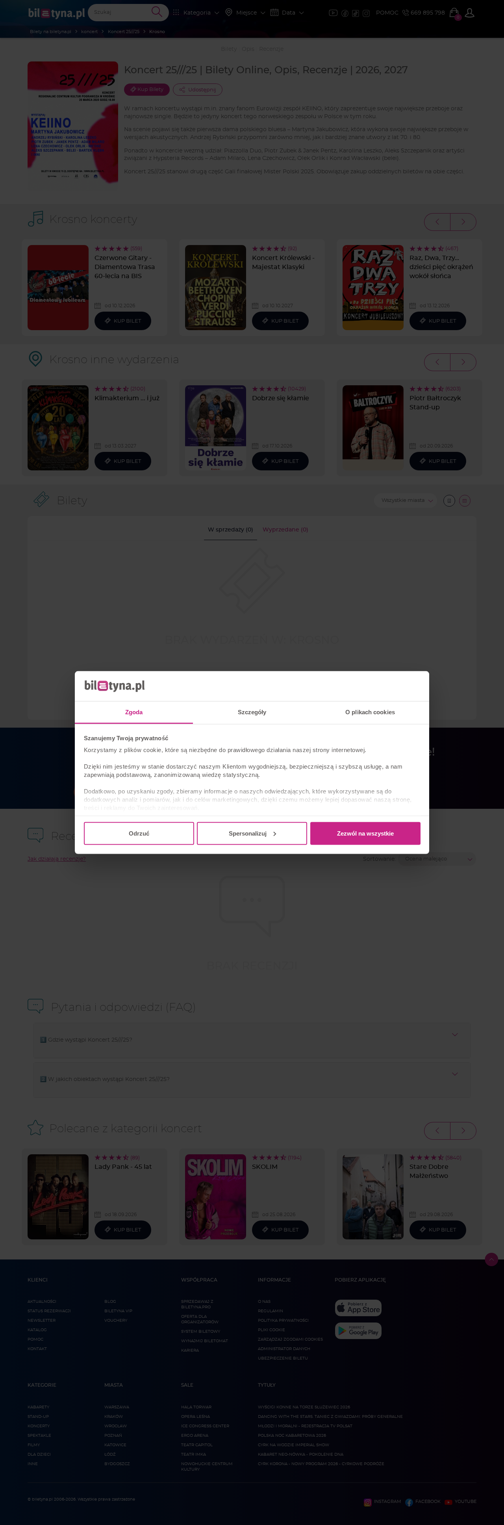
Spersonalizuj (248, 833)
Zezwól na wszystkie (365, 833)
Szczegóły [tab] (252, 712)
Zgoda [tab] (134, 712)
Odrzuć (139, 833)
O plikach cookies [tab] (370, 712)
